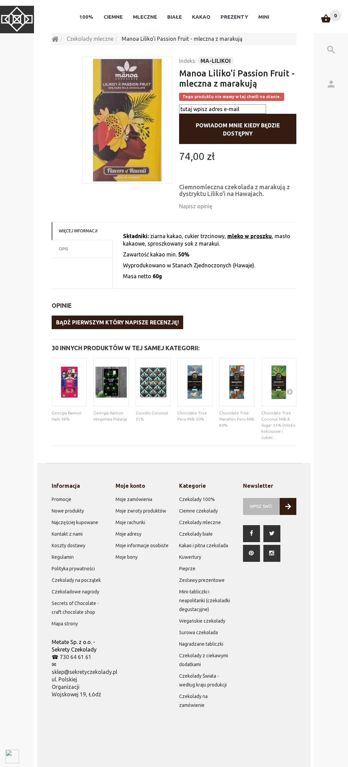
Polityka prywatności (73, 568)
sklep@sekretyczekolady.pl (84, 672)
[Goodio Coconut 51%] (153, 382)
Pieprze (187, 568)
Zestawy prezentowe (202, 580)
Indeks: (187, 61)
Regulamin (63, 557)
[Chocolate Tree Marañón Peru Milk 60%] (236, 382)
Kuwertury (190, 557)
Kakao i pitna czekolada (203, 545)
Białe (174, 17)
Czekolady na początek (76, 580)
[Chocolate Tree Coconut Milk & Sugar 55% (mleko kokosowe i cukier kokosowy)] (278, 382)
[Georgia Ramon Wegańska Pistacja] (110, 382)
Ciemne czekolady (198, 511)
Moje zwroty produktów (141, 511)
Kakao (201, 17)
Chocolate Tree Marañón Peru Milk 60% (236, 419)
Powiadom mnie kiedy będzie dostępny (238, 129)
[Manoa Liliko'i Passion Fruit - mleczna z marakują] (127, 120)
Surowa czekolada (198, 632)
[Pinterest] (251, 553)
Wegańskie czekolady (202, 621)
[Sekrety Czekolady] (17, 19)
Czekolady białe (196, 534)
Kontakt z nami (67, 534)
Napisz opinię (195, 206)
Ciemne (113, 17)
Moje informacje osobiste (142, 545)
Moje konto (130, 486)
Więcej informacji (78, 231)
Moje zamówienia (134, 499)
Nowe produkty (68, 511)
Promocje (61, 499)
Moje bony (127, 557)
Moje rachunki (130, 522)
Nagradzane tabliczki (201, 644)
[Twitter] (271, 533)
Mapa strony (65, 623)
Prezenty (234, 17)
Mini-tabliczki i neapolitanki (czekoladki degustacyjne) (204, 600)
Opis (63, 249)
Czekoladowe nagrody (75, 591)
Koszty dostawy (68, 545)
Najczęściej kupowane (75, 522)
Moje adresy (128, 534)
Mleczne (145, 17)
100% (86, 17)
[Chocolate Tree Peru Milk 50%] (194, 382)
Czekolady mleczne (200, 522)
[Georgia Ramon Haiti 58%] (69, 382)
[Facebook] (251, 533)
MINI (263, 17)
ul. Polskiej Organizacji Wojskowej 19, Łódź (76, 686)
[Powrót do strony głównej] (55, 38)
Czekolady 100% (197, 499)
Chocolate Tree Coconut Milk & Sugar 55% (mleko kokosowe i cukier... (278, 425)
